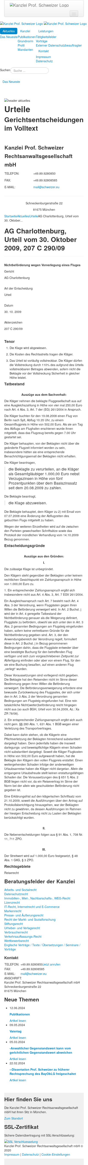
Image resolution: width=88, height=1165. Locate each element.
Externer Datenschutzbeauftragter (59, 45)
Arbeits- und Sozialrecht (20, 890)
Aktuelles (9, 31)
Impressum (43, 57)
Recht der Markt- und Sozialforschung (30, 919)
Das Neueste (9, 37)
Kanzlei (25, 31)
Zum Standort (13, 1118)
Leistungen (45, 31)
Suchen (5, 70)
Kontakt (43, 51)
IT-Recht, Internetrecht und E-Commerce (32, 907)
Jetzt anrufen (51, 964)
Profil (21, 45)
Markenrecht (12, 911)
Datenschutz (44, 61)
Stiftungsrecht (13, 924)
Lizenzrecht (12, 902)
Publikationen (27, 37)
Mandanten (25, 49)
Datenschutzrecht (16, 894)
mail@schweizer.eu (46, 187)
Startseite (10, 216)
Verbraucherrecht (16, 932)
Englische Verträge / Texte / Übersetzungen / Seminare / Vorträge (42, 947)
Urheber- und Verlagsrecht (22, 928)
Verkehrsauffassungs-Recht (22, 936)
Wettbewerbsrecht (16, 941)
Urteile (33, 216)
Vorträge (41, 41)
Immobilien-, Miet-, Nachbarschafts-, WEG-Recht (37, 898)
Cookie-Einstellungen (55, 1154)
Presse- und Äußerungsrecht (23, 915)
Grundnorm (25, 41)
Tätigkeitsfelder (46, 37)
